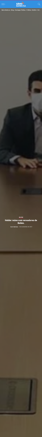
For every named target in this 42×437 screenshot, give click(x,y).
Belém (21, 217)
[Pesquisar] (39, 4)
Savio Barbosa (14, 226)
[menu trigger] (3, 4)
